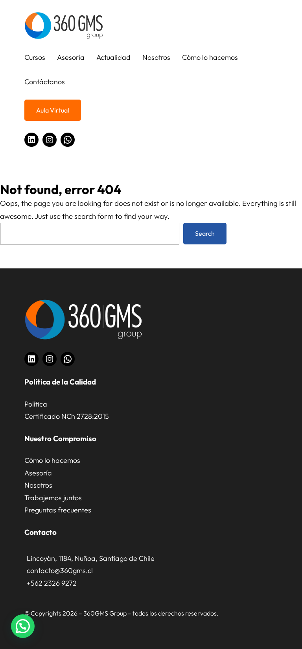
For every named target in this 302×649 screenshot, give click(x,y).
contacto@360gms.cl (60, 570)
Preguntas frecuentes (57, 509)
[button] (23, 626)
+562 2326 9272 (52, 583)
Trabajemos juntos (53, 497)
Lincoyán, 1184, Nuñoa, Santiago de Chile (91, 558)
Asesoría (38, 472)
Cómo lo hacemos (52, 460)
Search (205, 233)
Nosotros (38, 485)
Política (35, 404)
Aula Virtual (52, 110)
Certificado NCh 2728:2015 (66, 416)
